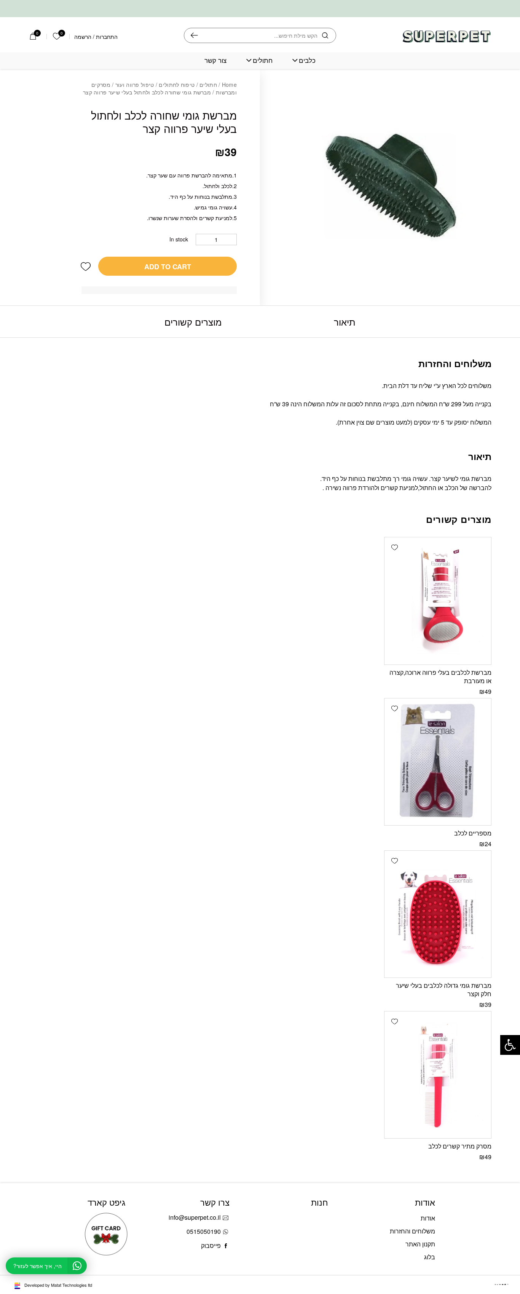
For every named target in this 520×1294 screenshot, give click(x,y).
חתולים (263, 60)
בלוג (429, 1256)
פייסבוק (211, 1245)
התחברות (107, 36)
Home (229, 84)
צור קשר (215, 60)
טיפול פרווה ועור (134, 84)
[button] (85, 266)
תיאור (345, 321)
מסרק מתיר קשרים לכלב (459, 1146)
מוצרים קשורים (193, 321)
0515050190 (204, 1231)
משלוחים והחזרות (412, 1231)
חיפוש (194, 35)
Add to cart (167, 267)
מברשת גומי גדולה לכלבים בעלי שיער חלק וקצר (443, 989)
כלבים (307, 60)
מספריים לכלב (472, 833)
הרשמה (82, 36)
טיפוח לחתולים (177, 84)
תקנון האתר (420, 1244)
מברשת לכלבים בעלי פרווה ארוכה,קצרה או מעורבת (440, 676)
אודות (428, 1218)
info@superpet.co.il (195, 1217)
